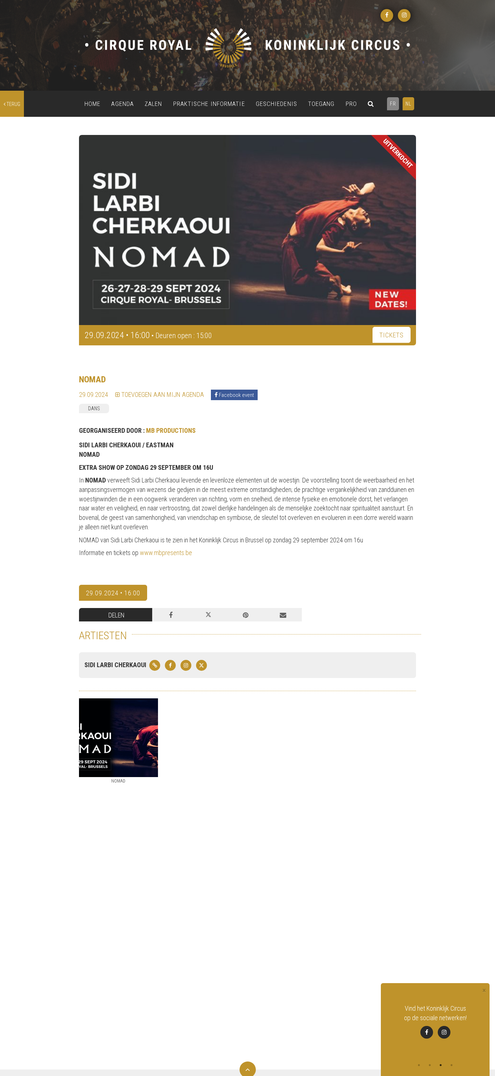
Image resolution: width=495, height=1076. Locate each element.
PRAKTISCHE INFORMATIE (209, 103)
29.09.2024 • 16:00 (113, 593)
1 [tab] (419, 1065)
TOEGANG (321, 103)
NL (408, 104)
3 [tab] (440, 1065)
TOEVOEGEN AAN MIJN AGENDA (162, 394)
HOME (92, 103)
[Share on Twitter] (208, 615)
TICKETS (391, 335)
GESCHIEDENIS (276, 103)
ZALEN (153, 103)
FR (393, 104)
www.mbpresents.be (166, 553)
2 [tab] (429, 1065)
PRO (351, 103)
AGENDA (122, 103)
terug (12, 104)
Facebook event (236, 395)
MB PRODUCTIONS (171, 430)
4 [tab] (451, 1065)
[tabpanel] (435, 1026)
